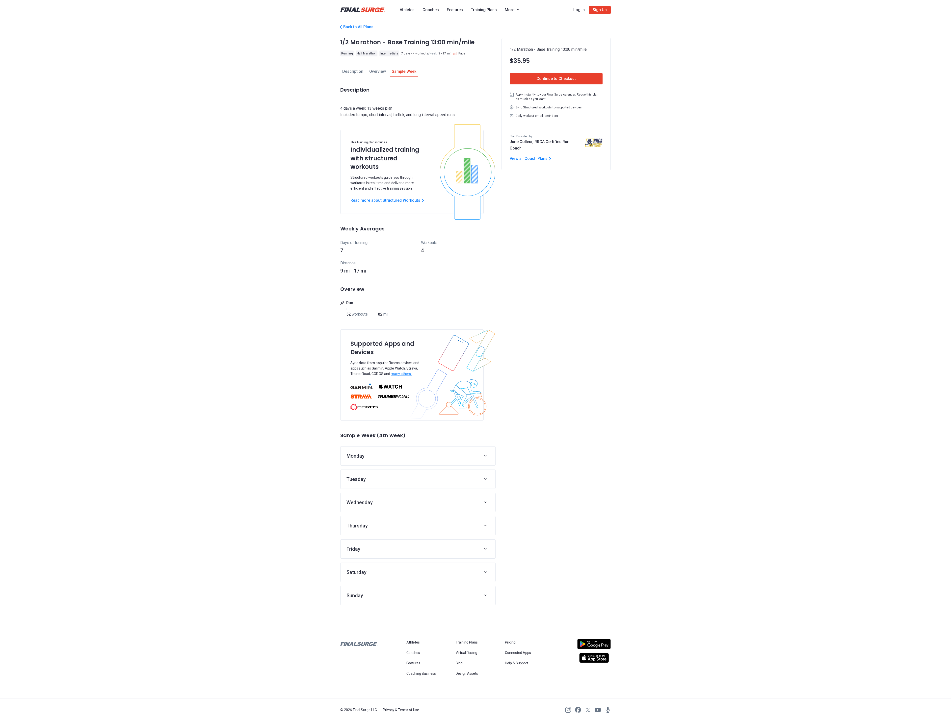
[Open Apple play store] (594, 658)
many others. (401, 374)
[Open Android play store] (594, 646)
